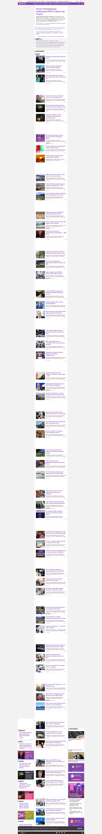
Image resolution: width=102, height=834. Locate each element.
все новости (21, 738)
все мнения (31, 748)
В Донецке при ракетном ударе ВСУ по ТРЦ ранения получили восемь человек (55, 252)
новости (37, 54)
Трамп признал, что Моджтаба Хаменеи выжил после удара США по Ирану (55, 694)
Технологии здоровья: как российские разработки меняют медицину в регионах (50, 45)
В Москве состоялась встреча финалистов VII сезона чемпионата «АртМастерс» (56, 551)
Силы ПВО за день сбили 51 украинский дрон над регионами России (55, 422)
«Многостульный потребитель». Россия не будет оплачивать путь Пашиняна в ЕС (25, 785)
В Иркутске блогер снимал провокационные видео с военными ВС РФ (55, 462)
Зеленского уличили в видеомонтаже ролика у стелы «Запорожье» (54, 96)
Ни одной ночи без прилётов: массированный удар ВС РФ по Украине (75, 795)
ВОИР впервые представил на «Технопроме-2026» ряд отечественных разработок (55, 342)
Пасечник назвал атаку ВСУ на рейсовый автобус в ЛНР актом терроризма (55, 771)
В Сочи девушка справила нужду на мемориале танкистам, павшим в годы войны (55, 331)
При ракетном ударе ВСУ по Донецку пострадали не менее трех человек (54, 589)
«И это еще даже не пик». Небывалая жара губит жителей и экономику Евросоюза (25, 765)
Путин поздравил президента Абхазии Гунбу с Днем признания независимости (55, 502)
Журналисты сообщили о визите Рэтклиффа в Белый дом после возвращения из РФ (29, 796)
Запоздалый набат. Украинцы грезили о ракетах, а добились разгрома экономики (24, 805)
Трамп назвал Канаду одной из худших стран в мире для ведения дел (55, 723)
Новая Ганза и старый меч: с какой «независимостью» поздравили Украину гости (25, 745)
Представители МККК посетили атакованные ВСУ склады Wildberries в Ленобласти (55, 761)
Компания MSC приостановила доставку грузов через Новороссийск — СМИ (55, 184)
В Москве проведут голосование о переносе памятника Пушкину (54, 66)
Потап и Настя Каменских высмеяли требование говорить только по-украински (56, 76)
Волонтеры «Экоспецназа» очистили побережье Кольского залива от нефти (55, 394)
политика (21, 761)
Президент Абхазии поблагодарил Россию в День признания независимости (56, 312)
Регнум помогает (65, 3)
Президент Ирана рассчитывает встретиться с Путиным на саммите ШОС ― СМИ (55, 374)
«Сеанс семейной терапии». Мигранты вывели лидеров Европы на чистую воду (25, 826)
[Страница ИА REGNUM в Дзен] (64, 832)
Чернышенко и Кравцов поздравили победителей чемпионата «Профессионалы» (54, 353)
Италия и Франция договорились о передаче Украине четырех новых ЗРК (55, 570)
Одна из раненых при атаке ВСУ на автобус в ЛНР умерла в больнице (54, 272)
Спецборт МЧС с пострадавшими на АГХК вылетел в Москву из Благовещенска (56, 532)
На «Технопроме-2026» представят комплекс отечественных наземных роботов (54, 512)
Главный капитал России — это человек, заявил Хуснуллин (55, 627)
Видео (50, 3)
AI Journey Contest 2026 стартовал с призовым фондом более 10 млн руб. (55, 781)
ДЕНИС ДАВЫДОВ (22, 748)
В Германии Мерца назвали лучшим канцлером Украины (54, 302)
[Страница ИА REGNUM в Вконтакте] (59, 832)
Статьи (40, 3)
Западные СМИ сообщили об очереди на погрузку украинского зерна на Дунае (55, 645)
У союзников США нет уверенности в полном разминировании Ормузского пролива (54, 292)
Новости (35, 3)
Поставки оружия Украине (51, 1)
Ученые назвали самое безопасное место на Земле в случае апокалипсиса (55, 704)
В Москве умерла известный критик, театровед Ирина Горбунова (47, 40)
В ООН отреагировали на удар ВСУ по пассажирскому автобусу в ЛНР (29, 816)
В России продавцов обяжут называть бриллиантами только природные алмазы (29, 776)
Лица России (56, 3)
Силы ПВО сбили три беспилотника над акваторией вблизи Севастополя (55, 809)
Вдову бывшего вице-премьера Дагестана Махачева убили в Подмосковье (56, 741)
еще (82, 815)
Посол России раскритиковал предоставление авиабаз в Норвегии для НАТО (55, 262)
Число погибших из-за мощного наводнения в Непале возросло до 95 (55, 617)
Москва (37, 16)
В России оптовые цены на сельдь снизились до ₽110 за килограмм (54, 732)
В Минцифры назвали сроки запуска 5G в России (56, 57)
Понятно (80, 828)
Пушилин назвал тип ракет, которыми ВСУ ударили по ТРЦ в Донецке (56, 222)
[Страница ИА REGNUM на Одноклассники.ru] (61, 832)
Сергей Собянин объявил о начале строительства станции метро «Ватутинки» (54, 492)
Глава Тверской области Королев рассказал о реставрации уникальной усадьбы (55, 451)
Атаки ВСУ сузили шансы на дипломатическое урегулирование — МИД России (29, 756)
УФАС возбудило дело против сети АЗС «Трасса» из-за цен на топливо (48, 46)
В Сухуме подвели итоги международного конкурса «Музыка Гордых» (55, 147)
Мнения (46, 3)
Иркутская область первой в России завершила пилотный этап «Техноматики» (56, 412)
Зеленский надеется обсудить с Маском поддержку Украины (55, 819)
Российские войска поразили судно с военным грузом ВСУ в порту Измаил (55, 472)
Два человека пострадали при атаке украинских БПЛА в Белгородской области (25, 735)
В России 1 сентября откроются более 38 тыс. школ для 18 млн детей (55, 542)
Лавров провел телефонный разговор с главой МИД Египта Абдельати (55, 384)
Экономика (27, 772)
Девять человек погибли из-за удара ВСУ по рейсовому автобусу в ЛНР (56, 800)
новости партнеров (40, 51)
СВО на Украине (41, 1)
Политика (27, 752)
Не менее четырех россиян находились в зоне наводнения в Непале (55, 608)
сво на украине (73, 783)
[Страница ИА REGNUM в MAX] (56, 832)
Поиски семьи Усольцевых (63, 1)
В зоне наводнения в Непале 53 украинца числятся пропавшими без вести (56, 194)
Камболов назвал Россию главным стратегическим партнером (54, 579)
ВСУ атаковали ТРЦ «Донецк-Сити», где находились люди (55, 685)
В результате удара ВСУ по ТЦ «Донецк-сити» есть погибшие (55, 666)
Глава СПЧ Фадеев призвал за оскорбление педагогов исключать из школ (55, 655)
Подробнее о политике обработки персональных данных (66, 828)
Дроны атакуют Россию (32, 1)
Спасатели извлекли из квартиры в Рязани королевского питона (54, 431)
